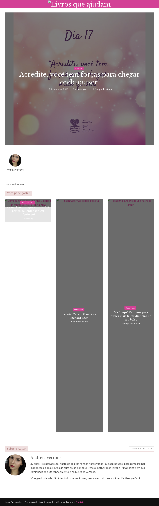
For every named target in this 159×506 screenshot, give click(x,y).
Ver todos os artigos (142, 448)
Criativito (80, 502)
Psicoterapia (27, 202)
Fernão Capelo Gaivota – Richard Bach (79, 316)
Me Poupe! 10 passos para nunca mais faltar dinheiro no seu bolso (131, 316)
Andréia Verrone (15, 169)
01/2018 (78, 68)
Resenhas (78, 309)
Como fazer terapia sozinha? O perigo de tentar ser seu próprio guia (28, 211)
